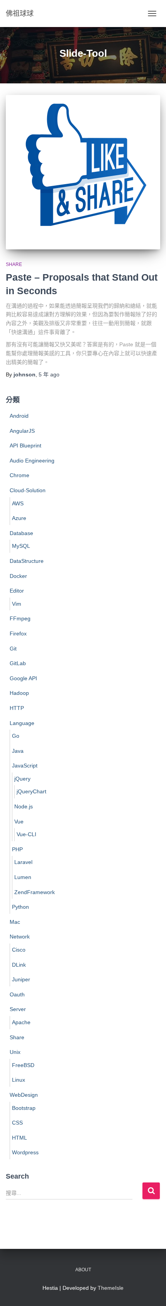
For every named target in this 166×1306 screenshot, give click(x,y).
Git (13, 648)
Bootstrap (24, 1108)
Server (18, 1009)
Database (21, 533)
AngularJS (22, 431)
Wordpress (25, 1152)
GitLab (18, 663)
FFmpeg (20, 618)
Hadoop (19, 693)
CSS (17, 1123)
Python (20, 907)
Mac (15, 922)
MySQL (21, 546)
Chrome (19, 475)
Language (22, 723)
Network (20, 936)
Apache (21, 1022)
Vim (16, 604)
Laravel (23, 862)
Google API (23, 678)
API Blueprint (25, 445)
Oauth (17, 994)
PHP (17, 849)
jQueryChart (31, 791)
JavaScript (24, 765)
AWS (18, 503)
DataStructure (27, 561)
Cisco (18, 950)
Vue (19, 821)
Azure (19, 518)
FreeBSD (23, 1065)
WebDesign (24, 1095)
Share (14, 264)
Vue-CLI (26, 834)
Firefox (18, 633)
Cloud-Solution (28, 490)
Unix (15, 1052)
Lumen (22, 877)
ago (49, 374)
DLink (19, 965)
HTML (19, 1138)
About (83, 1269)
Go (15, 736)
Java (18, 751)
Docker (18, 576)
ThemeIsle (111, 1288)
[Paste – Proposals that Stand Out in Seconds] (83, 172)
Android (19, 416)
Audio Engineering (32, 460)
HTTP (17, 708)
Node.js (23, 806)
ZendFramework (34, 892)
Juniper (21, 979)
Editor (17, 591)
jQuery (22, 779)
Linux (18, 1080)
